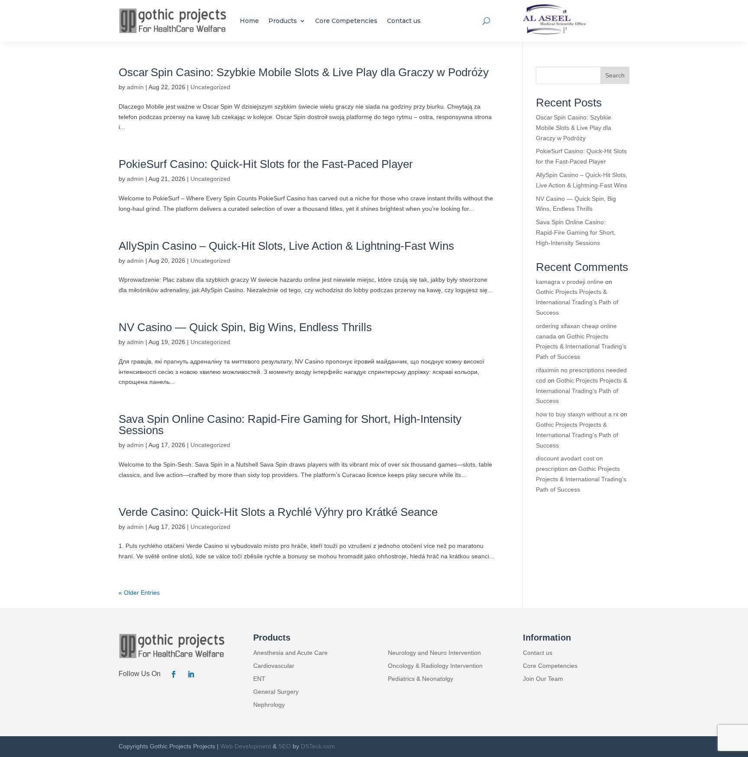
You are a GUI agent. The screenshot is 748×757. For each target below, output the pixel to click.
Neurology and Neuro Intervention (434, 653)
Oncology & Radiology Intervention (435, 666)
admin (135, 87)
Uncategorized (210, 87)
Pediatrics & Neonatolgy (420, 679)
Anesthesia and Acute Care (290, 653)
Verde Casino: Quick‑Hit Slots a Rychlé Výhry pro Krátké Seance (278, 512)
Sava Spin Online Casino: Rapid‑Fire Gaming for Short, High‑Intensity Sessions (290, 424)
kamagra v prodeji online (569, 281)
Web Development (245, 746)
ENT (259, 679)
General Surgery (276, 692)
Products (282, 21)
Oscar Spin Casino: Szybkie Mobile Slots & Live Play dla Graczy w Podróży (304, 72)
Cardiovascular (273, 666)
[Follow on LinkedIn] (191, 674)
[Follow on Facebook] (174, 674)
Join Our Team (543, 679)
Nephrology (269, 705)
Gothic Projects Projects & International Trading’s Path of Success (577, 302)
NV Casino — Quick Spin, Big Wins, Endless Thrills (245, 327)
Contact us (404, 21)
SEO (284, 746)
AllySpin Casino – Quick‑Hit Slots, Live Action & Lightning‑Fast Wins (286, 245)
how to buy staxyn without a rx (577, 414)
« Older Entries (139, 592)
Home (249, 21)
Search (615, 75)
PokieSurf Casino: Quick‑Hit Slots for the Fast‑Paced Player (266, 164)
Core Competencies (346, 21)
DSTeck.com (318, 746)
